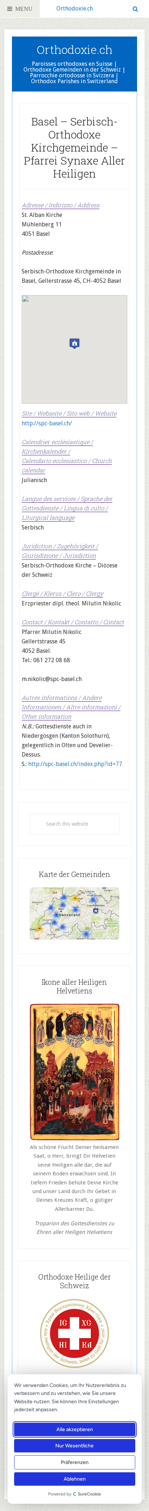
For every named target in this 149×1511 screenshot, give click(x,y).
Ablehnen (75, 1479)
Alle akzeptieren (74, 1429)
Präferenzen (75, 1462)
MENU (22, 9)
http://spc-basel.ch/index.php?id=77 (75, 764)
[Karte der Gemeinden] (74, 938)
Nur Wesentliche (75, 1446)
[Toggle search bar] (135, 9)
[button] (74, 343)
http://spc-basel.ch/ (47, 423)
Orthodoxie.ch (74, 8)
